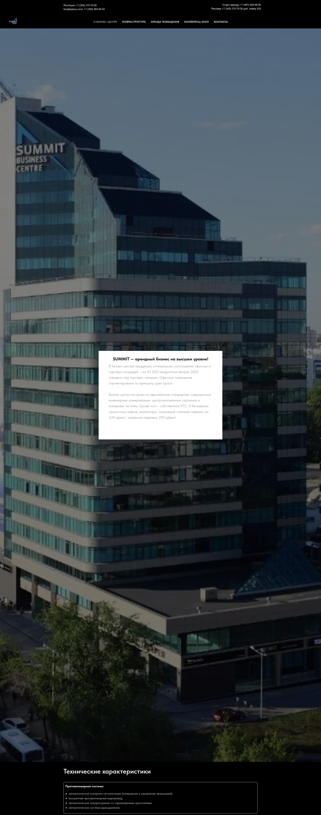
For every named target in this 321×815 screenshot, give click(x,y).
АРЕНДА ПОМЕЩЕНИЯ (165, 21)
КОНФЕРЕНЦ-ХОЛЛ (196, 21)
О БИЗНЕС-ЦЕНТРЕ (105, 21)
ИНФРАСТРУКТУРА (134, 21)
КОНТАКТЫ (221, 21)
